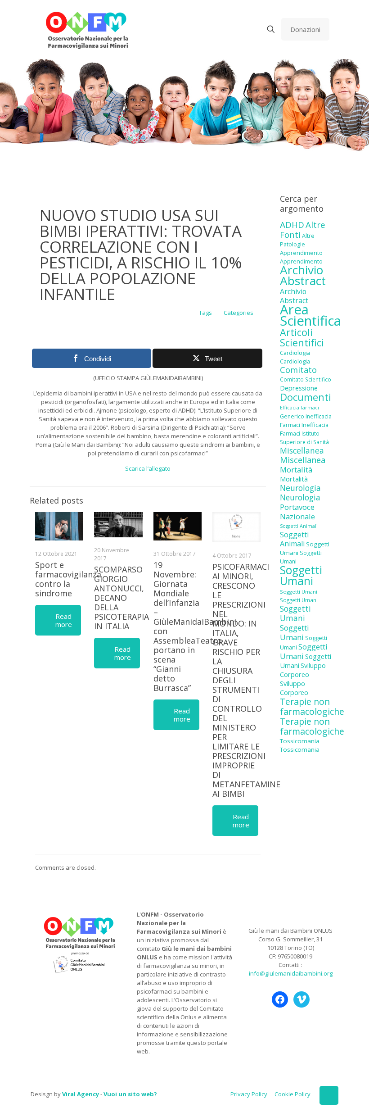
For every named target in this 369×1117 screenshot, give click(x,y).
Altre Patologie (297, 240)
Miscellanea (302, 450)
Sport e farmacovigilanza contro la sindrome (68, 579)
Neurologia (300, 487)
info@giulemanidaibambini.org (291, 973)
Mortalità (296, 469)
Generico (292, 416)
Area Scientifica (310, 315)
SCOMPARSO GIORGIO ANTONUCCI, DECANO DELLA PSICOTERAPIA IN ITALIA (121, 597)
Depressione (299, 388)
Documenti (305, 397)
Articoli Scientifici (302, 337)
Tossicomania (300, 741)
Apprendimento (301, 253)
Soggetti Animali (299, 526)
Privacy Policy (248, 1094)
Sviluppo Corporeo (303, 670)
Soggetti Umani (301, 575)
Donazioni (305, 29)
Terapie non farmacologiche (312, 706)
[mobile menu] (239, 29)
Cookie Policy (292, 1094)
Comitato (298, 369)
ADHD (292, 225)
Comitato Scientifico (305, 379)
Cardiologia (295, 353)
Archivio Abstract (303, 275)
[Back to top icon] (329, 1095)
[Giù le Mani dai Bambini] (87, 29)
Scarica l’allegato (148, 468)
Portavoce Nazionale (297, 512)
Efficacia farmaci (299, 407)
